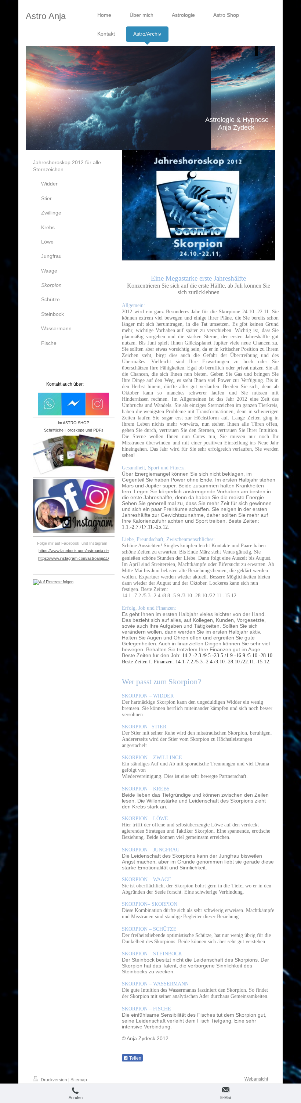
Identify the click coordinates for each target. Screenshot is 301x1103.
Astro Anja (46, 16)
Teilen (134, 1058)
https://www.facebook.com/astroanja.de (74, 550)
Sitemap (78, 1079)
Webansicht (256, 1079)
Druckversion (54, 1079)
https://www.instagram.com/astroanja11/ (73, 558)
